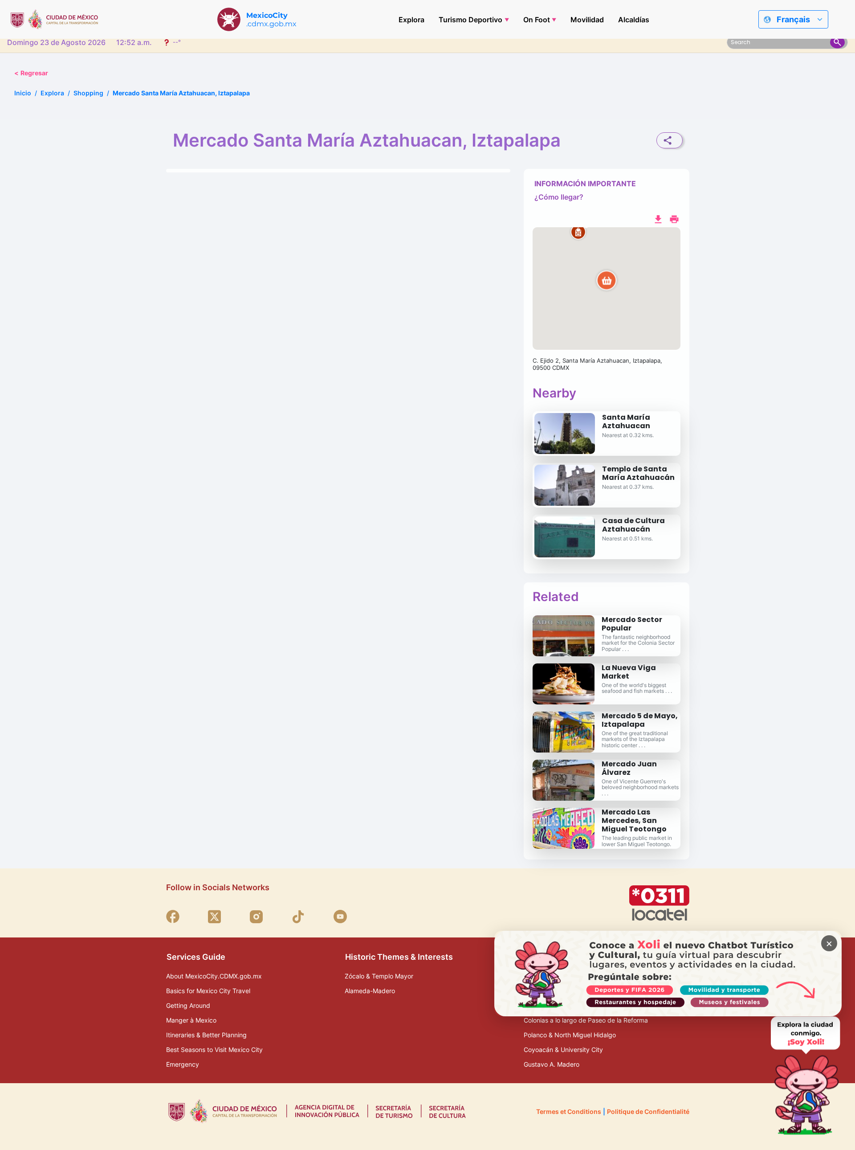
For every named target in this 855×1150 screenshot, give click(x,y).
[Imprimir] (674, 218)
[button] (606, 288)
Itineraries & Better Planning (206, 1035)
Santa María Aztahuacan (626, 421)
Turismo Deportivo (470, 19)
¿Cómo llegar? (558, 196)
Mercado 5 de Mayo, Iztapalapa (640, 720)
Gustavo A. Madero (551, 1064)
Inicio (22, 93)
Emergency (182, 1064)
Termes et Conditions (568, 1111)
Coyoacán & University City (563, 1049)
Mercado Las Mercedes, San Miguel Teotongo (634, 820)
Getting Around (188, 1005)
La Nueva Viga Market (629, 672)
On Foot (536, 19)
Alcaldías (633, 19)
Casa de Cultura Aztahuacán (633, 525)
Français (793, 19)
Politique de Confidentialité (648, 1111)
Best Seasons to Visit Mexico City (214, 1049)
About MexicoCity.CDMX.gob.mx (214, 976)
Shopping (88, 93)
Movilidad (587, 19)
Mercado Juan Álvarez (629, 768)
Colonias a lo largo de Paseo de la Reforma (586, 1020)
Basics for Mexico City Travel (208, 990)
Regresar (31, 73)
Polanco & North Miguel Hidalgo (570, 1035)
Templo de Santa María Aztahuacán (638, 473)
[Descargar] (658, 218)
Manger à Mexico (191, 1020)
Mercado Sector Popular (632, 623)
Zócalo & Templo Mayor (379, 976)
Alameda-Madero (370, 990)
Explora (411, 19)
